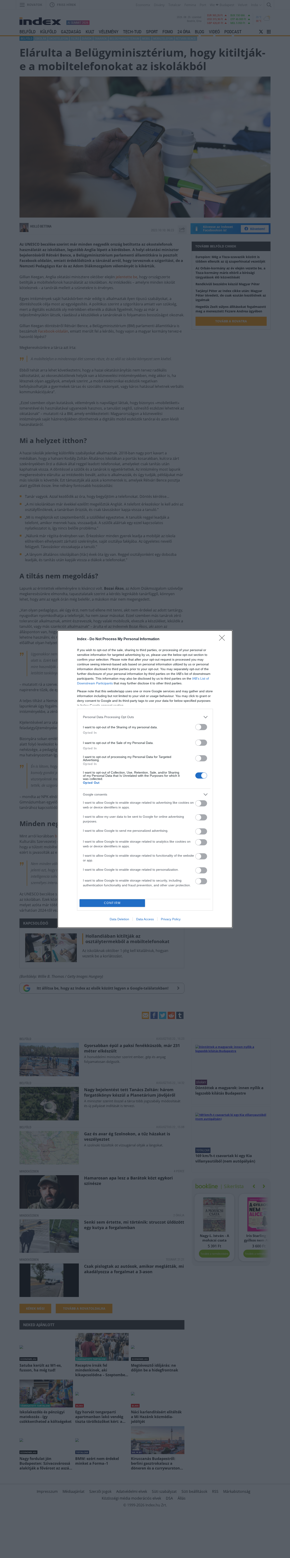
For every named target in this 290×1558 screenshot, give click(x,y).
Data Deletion (119, 919)
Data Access (145, 919)
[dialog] (145, 779)
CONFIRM (112, 903)
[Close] (223, 639)
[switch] (201, 727)
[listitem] (145, 717)
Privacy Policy (171, 919)
